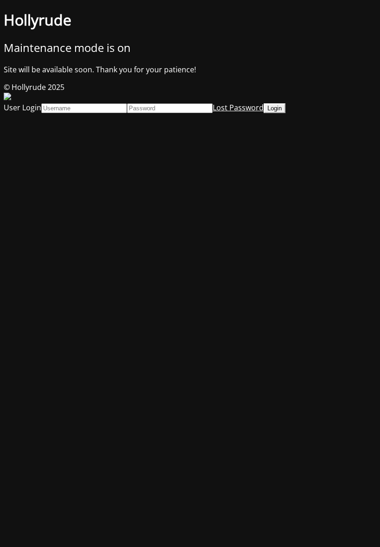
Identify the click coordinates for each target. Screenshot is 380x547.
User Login (22, 107)
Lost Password (238, 107)
